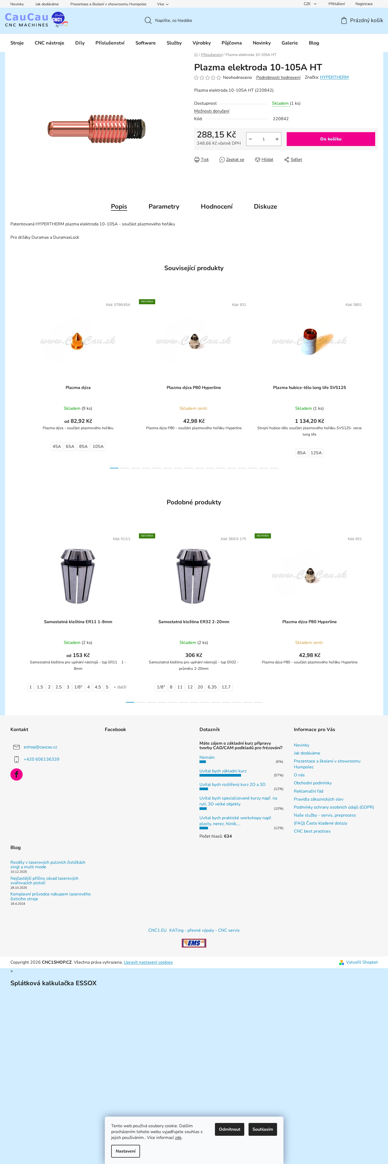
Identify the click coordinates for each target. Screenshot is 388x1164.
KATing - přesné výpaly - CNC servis (204, 930)
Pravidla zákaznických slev (318, 799)
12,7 (226, 687)
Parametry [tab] (164, 206)
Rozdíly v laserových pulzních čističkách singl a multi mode (47, 865)
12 (190, 687)
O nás (299, 775)
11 (180, 687)
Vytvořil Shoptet (362, 962)
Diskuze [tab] (265, 206)
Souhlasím (263, 1129)
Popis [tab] (119, 206)
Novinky (17, 4)
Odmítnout (229, 1129)
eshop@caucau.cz (40, 747)
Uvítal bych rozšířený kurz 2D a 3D (232, 785)
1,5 (40, 687)
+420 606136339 (41, 759)
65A (70, 446)
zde (178, 1138)
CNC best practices (312, 831)
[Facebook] (16, 774)
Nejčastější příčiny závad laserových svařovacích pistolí (44, 881)
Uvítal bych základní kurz (222, 771)
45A (57, 446)
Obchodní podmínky (313, 783)
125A (316, 453)
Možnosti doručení (211, 111)
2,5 (58, 687)
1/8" (78, 687)
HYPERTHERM (334, 77)
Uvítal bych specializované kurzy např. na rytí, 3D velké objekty (238, 801)
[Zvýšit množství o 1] (277, 139)
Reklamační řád (308, 791)
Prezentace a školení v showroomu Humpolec (108, 4)
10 (237, 702)
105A (98, 446)
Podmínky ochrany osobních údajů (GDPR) (334, 807)
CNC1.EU (157, 930)
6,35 (212, 687)
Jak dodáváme (47, 4)
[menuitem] (17, 43)
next (373, 382)
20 (200, 687)
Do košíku (331, 139)
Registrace (364, 3)
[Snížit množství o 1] (250, 139)
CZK (308, 3)
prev (14, 382)
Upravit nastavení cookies (148, 962)
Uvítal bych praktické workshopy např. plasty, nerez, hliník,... (235, 821)
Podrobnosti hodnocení (278, 77)
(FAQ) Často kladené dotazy (320, 823)
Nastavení (125, 1151)
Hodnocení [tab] (217, 206)
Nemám (207, 757)
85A (83, 446)
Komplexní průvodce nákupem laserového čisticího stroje (50, 896)
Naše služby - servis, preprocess (325, 815)
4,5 (98, 687)
